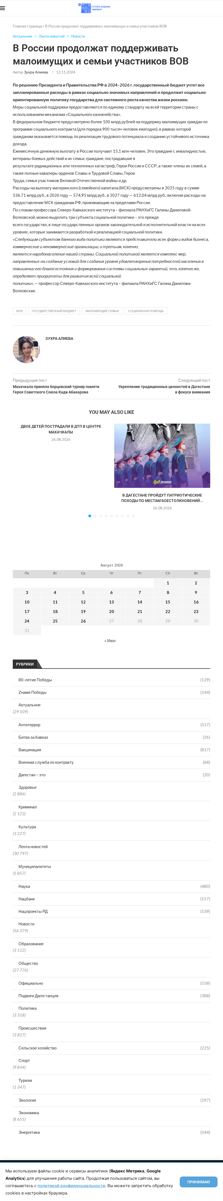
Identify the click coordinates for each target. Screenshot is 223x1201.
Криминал (27, 806)
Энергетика (114, 1132)
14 (139, 601)
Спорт (24, 1060)
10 (26, 601)
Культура (27, 826)
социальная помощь (146, 311)
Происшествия (32, 1028)
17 (26, 611)
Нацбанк (114, 898)
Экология (114, 1100)
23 (196, 611)
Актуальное (29, 704)
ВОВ (19, 311)
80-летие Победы (114, 679)
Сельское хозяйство (114, 1047)
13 (111, 601)
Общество (28, 963)
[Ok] (211, 8)
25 (55, 620)
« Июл (110, 640)
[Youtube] (194, 8)
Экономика (28, 1112)
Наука (114, 886)
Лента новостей (33, 846)
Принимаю (198, 1182)
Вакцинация (114, 749)
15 (167, 601)
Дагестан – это (114, 774)
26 (83, 620)
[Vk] (200, 8)
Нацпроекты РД (114, 911)
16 (196, 601)
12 (83, 601)
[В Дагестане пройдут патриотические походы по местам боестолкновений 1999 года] (162, 456)
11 (55, 601)
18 (55, 611)
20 (111, 611)
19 (83, 611)
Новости (26, 923)
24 (26, 620)
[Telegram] (206, 8)
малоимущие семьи (102, 311)
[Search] (220, 8)
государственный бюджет (54, 311)
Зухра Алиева (36, 72)
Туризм (25, 1080)
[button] (20, 470)
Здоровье (27, 787)
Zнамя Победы (114, 692)
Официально (114, 983)
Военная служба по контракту (114, 762)
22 (167, 611)
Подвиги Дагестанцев (114, 995)
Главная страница (27, 26)
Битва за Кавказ (114, 737)
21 (139, 611)
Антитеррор (114, 724)
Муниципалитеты (34, 866)
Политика (27, 1008)
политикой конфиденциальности (71, 1185)
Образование (31, 943)
